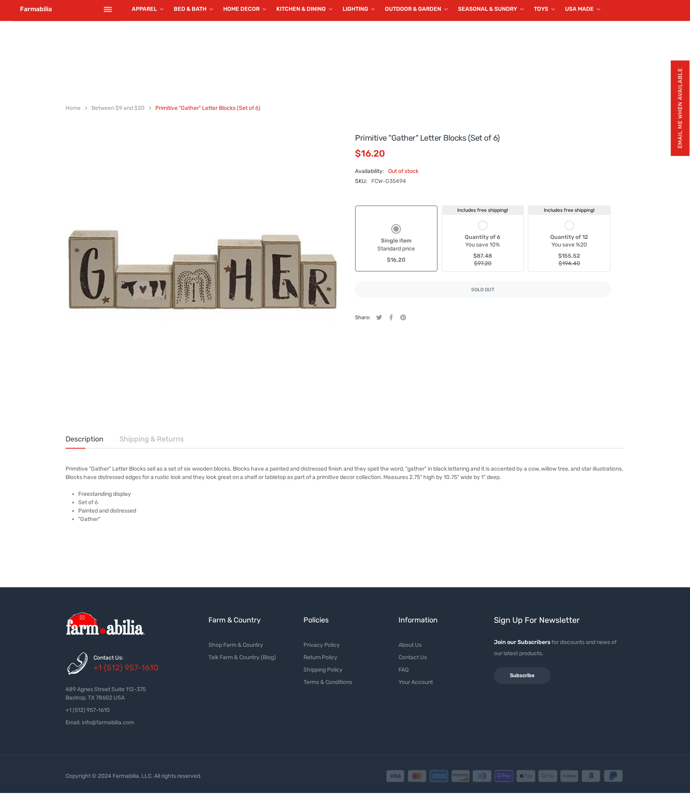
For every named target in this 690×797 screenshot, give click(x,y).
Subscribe (522, 675)
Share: (362, 317)
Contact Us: (108, 657)
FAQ (403, 669)
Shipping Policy (323, 669)
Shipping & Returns (151, 439)
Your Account (416, 682)
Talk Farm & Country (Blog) (242, 657)
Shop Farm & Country (235, 645)
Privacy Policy (321, 645)
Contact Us (413, 657)
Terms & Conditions (327, 682)
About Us (410, 645)
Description (84, 439)
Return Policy (320, 657)
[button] (680, 108)
